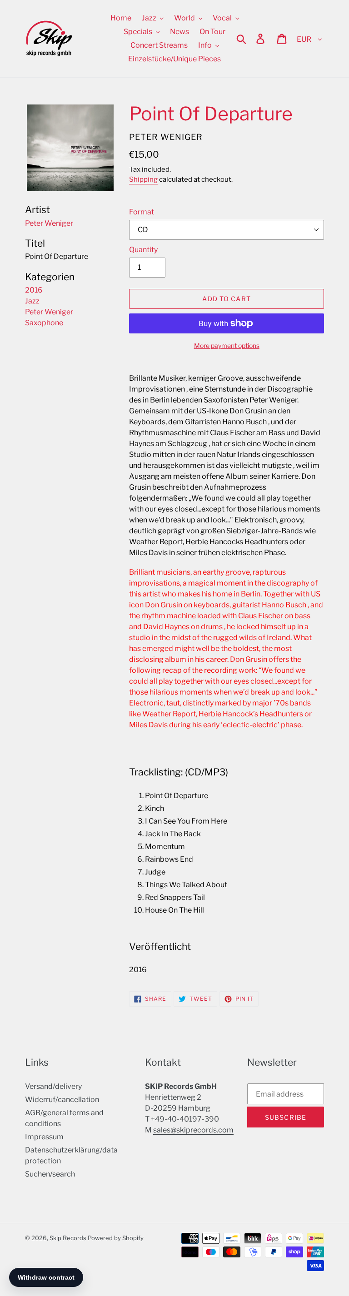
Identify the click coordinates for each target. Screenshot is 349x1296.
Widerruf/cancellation (62, 1099)
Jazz (32, 301)
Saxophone (44, 322)
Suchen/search (50, 1174)
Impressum (44, 1136)
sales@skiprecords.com (193, 1130)
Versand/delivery (53, 1086)
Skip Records (68, 1237)
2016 (34, 290)
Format (141, 212)
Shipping (143, 179)
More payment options (226, 345)
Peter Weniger (49, 312)
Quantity (143, 249)
